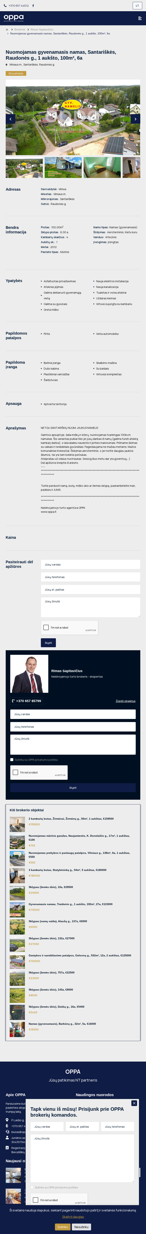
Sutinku (63, 1227)
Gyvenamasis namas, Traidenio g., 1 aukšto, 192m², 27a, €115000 (71, 904)
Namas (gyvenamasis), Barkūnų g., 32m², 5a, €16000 (62, 1023)
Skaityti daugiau (73, 1217)
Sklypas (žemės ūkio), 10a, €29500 (51, 887)
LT (137, 5)
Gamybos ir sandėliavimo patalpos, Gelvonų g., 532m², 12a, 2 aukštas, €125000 (80, 955)
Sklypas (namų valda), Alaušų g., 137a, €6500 (58, 921)
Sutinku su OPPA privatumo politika (36, 760)
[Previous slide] (10, 119)
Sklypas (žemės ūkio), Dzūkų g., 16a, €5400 (56, 1006)
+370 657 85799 (28, 701)
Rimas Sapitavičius (42, 29)
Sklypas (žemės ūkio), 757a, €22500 (52, 972)
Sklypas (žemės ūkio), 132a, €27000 (52, 938)
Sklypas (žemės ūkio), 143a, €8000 (51, 989)
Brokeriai (19, 29)
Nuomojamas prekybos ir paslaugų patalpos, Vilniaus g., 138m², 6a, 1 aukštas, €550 (79, 854)
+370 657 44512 (18, 5)
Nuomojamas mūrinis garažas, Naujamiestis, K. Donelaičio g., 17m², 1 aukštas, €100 (79, 837)
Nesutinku (81, 1227)
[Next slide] (135, 119)
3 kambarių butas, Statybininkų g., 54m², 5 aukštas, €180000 (67, 869)
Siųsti (48, 643)
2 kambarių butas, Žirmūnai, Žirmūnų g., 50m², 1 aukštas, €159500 (71, 818)
